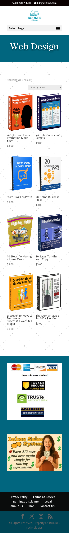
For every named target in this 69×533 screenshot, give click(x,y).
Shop (31, 506)
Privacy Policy (19, 497)
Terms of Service (44, 497)
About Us (17, 506)
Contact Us (46, 506)
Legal (48, 501)
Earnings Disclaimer (26, 501)
